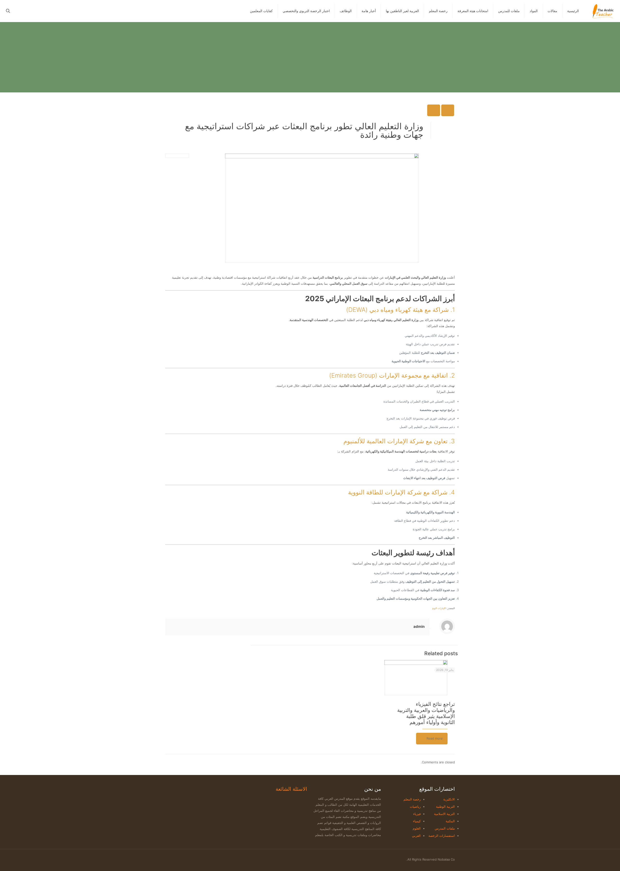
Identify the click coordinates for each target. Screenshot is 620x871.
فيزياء (417, 814)
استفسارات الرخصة (441, 836)
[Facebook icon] (185, 859)
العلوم (417, 828)
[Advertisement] (310, 58)
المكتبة (450, 821)
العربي (416, 836)
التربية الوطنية (445, 806)
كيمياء (417, 821)
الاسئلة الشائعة (291, 789)
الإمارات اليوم (439, 608)
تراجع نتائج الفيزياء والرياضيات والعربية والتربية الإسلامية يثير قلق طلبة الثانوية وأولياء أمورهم (426, 713)
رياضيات (415, 806)
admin (419, 626)
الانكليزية (449, 799)
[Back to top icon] (166, 857)
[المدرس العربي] (603, 11)
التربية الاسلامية (444, 814)
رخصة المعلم (412, 799)
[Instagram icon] (175, 859)
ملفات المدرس (445, 828)
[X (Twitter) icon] (180, 859)
